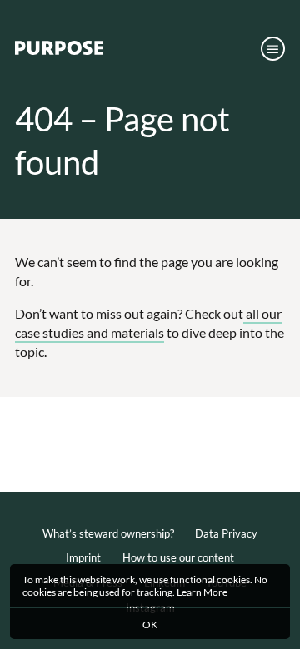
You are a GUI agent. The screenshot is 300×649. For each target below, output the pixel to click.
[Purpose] (58, 51)
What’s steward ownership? (108, 533)
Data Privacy (226, 533)
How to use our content (178, 557)
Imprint (83, 557)
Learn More (202, 591)
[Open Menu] (273, 49)
